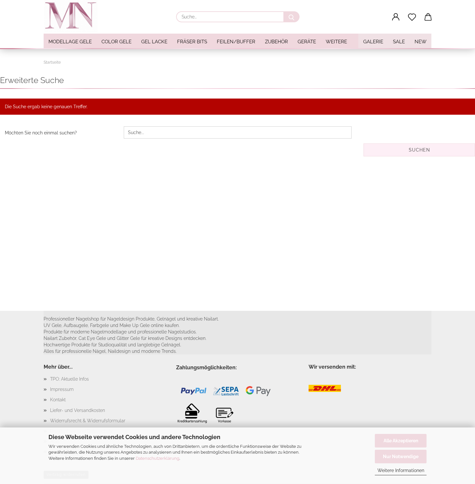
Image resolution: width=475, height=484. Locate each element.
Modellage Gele (70, 42)
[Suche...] (291, 16)
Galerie (373, 42)
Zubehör (276, 42)
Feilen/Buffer (236, 42)
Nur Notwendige (400, 456)
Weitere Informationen (400, 470)
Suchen (419, 150)
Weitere (336, 42)
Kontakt (58, 399)
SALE (399, 42)
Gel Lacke (154, 42)
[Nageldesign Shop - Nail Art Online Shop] (73, 16)
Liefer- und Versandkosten (77, 410)
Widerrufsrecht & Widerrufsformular (87, 420)
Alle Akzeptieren (401, 440)
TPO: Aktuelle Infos (69, 379)
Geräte (307, 42)
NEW (421, 42)
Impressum (62, 389)
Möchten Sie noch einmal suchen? (41, 132)
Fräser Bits (192, 42)
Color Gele (116, 42)
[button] (396, 17)
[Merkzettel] (412, 17)
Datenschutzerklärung (157, 458)
